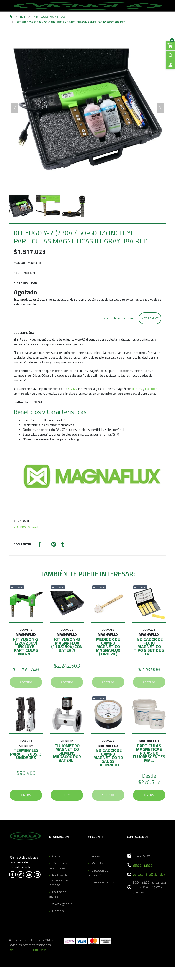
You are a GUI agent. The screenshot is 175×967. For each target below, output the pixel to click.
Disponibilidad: (26, 283)
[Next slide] (160, 108)
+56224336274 (143, 865)
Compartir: (23, 544)
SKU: (17, 272)
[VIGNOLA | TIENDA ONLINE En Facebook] (12, 874)
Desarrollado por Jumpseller (27, 949)
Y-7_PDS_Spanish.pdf (29, 527)
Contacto (58, 856)
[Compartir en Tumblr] (62, 544)
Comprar (26, 795)
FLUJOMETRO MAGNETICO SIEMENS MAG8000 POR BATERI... (67, 753)
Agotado (26, 682)
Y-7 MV (73, 388)
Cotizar (67, 795)
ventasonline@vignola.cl (149, 874)
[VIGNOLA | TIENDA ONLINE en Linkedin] (37, 874)
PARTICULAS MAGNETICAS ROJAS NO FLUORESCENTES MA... (149, 753)
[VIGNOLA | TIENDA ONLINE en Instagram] (20, 874)
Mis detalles (99, 863)
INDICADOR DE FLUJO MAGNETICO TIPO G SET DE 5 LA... (149, 646)
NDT (22, 16)
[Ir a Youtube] (29, 874)
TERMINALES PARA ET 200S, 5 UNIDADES (26, 754)
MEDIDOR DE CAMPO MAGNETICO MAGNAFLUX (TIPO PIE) (108, 646)
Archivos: (21, 520)
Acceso (96, 856)
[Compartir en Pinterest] (53, 544)
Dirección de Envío (103, 882)
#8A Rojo (151, 388)
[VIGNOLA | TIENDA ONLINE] (87, 5)
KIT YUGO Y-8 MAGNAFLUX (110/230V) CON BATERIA (67, 644)
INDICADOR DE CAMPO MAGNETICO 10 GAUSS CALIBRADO (108, 757)
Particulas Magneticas (49, 16)
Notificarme (150, 318)
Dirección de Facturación (98, 872)
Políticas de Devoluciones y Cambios (58, 880)
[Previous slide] (14, 108)
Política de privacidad (57, 894)
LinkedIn (58, 910)
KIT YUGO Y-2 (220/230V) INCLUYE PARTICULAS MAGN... (26, 646)
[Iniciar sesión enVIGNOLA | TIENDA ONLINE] (170, 64)
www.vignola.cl (62, 903)
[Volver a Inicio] (11, 17)
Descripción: (24, 332)
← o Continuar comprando (120, 318)
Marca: (19, 262)
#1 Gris (137, 388)
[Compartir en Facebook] (39, 544)
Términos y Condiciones (57, 865)
